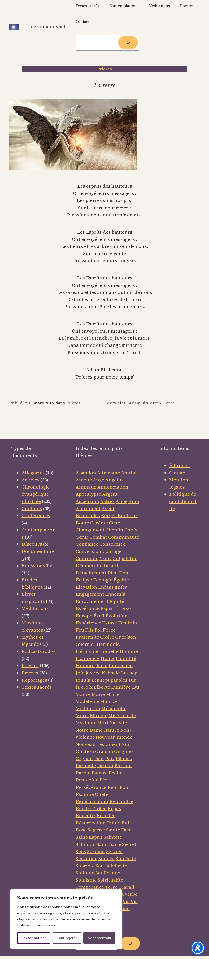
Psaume (85, 794)
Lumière (121, 687)
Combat (98, 537)
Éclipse (84, 580)
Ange (98, 480)
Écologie (102, 580)
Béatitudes (88, 515)
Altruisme (108, 472)
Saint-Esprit (89, 837)
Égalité (121, 580)
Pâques (124, 758)
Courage (111, 551)
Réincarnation (92, 801)
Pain (99, 758)
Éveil (98, 615)
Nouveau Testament (98, 744)
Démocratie (89, 565)
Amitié (128, 472)
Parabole (86, 765)
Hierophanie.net (47, 26)
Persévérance (91, 787)
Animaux (86, 487)
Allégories (33, 472)
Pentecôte (87, 780)
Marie (98, 694)
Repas (114, 808)
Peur (113, 787)
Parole (83, 772)
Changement (90, 530)
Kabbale (111, 673)
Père (104, 780)
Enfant (105, 587)
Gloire (107, 637)
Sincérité (126, 858)
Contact (178, 472)
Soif (100, 865)
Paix (110, 758)
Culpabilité (125, 558)
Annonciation (112, 487)
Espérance (87, 608)
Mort (103, 722)
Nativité (118, 722)
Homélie (109, 651)
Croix (105, 558)
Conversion (88, 551)
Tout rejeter (67, 937)
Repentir (86, 815)
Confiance (87, 544)
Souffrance (107, 873)
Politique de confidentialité (183, 501)
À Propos (179, 465)
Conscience (112, 544)
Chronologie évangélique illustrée (36, 494)
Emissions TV (37, 565)
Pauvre (100, 772)
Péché (115, 772)
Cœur (82, 537)
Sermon (96, 851)
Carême (99, 523)
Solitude (85, 873)
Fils (89, 630)
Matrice (109, 701)
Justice (93, 673)
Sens (81, 851)
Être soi (124, 608)
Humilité (126, 658)
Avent (108, 508)
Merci (82, 715)
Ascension (87, 501)
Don (123, 573)
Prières (104, 69)
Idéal (102, 665)
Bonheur (127, 515)
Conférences (36, 515)
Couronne (87, 558)
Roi (125, 823)
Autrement (88, 508)
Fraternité (87, 637)
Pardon (105, 765)
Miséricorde (122, 715)
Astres (107, 501)
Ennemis (115, 594)
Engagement (90, 594)
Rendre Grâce (91, 808)
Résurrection (91, 823)
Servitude (86, 858)
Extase (109, 623)
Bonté (82, 523)
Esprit (107, 608)
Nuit (126, 744)
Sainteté (112, 837)
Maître (83, 694)
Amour (84, 480)
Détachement (91, 573)
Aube (121, 501)
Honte (108, 658)
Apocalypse (88, 494)
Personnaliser (33, 937)
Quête (101, 794)
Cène (114, 523)
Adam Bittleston (145, 403)
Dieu (112, 573)
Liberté (102, 687)
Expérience (88, 623)
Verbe (131, 894)
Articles (31, 480)
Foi (98, 630)
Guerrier (86, 644)
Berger (109, 515)
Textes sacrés (37, 687)
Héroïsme (87, 651)
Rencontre (121, 801)
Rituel (114, 823)
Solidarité (116, 865)
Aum (133, 501)
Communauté (123, 537)
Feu (80, 630)
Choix (130, 530)
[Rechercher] (128, 42)
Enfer (120, 587)
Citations (32, 508)
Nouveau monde (114, 737)
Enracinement (92, 601)
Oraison (104, 751)
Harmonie (108, 644)
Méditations (35, 608)
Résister (106, 815)
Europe (84, 615)
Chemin (114, 530)
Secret (129, 844)
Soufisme (86, 880)
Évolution (117, 615)
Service (114, 851)
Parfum (123, 765)
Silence (106, 858)
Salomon (86, 844)
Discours (32, 544)
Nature (111, 730)
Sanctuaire (109, 844)
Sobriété (85, 865)
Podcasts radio (38, 651)
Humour (85, 665)
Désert (111, 565)
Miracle (98, 715)
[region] (66, 919)
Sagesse (96, 830)
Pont (125, 787)
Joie (80, 673)
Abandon (86, 472)
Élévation (86, 587)
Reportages (34, 680)
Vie (126, 901)
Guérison (125, 637)
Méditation (88, 708)
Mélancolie (113, 708)
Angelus (114, 480)
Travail (126, 887)
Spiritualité (110, 880)
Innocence (121, 665)
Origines (124, 751)
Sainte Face (119, 830)
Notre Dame (89, 730)
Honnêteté (88, 658)
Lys (135, 687)
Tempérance (90, 887)
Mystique (86, 722)
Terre (169, 403)
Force (109, 630)
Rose (81, 830)
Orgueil (84, 758)
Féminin (127, 623)
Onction (85, 751)
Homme (129, 651)
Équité (116, 601)
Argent (110, 494)
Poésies (30, 665)
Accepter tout (99, 937)
